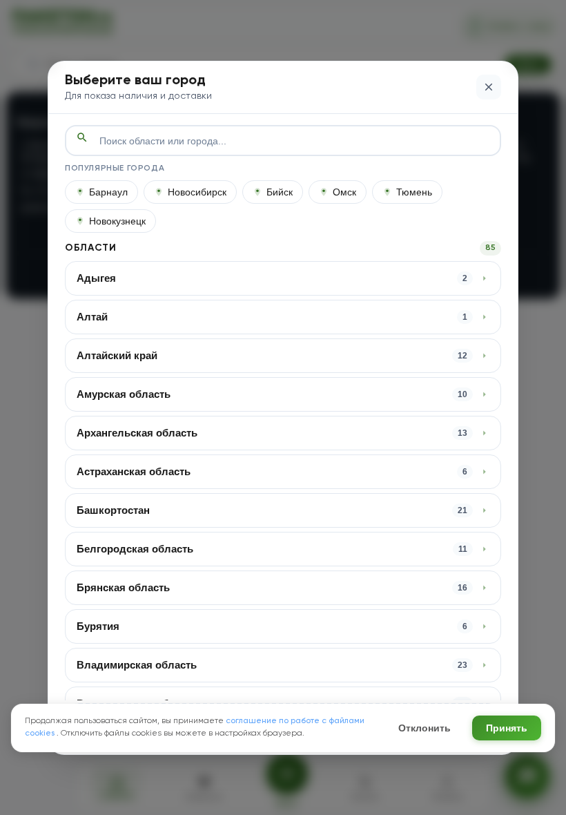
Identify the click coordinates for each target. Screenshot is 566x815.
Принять (506, 728)
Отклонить (424, 728)
